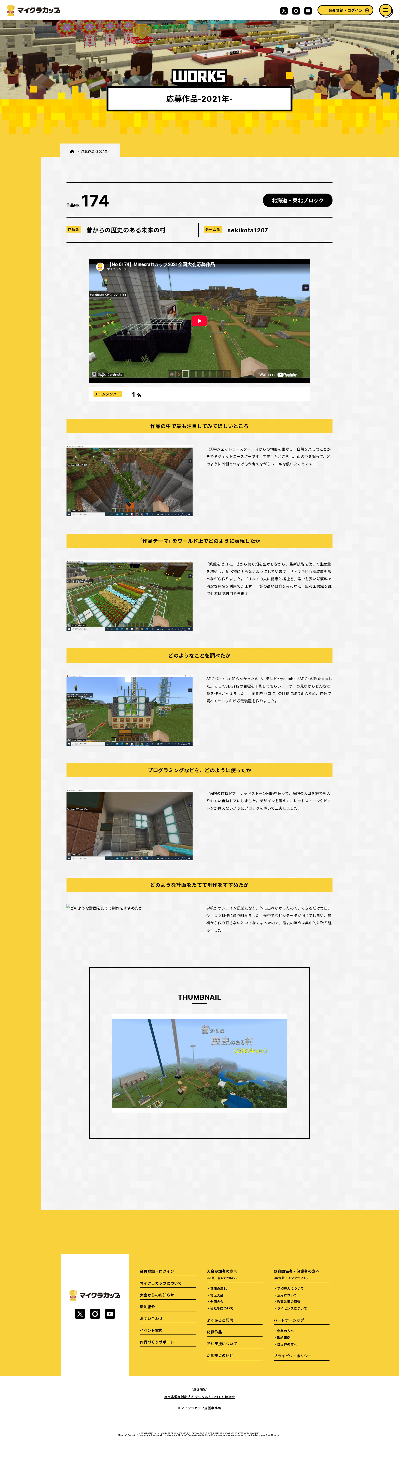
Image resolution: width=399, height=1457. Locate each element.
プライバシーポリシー (293, 1355)
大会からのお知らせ (157, 1295)
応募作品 (214, 1331)
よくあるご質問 (220, 1320)
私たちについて (221, 1308)
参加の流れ (218, 1288)
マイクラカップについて (161, 1283)
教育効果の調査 (288, 1301)
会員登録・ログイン (345, 10)
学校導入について (290, 1288)
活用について (287, 1295)
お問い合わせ (151, 1318)
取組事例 (283, 1337)
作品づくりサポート (157, 1342)
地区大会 (217, 1295)
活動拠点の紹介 (220, 1355)
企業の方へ (285, 1330)
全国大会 (217, 1301)
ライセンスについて (292, 1308)
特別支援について (222, 1343)
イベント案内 (151, 1330)
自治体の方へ (287, 1344)
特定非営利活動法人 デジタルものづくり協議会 (199, 1396)
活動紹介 (147, 1306)
